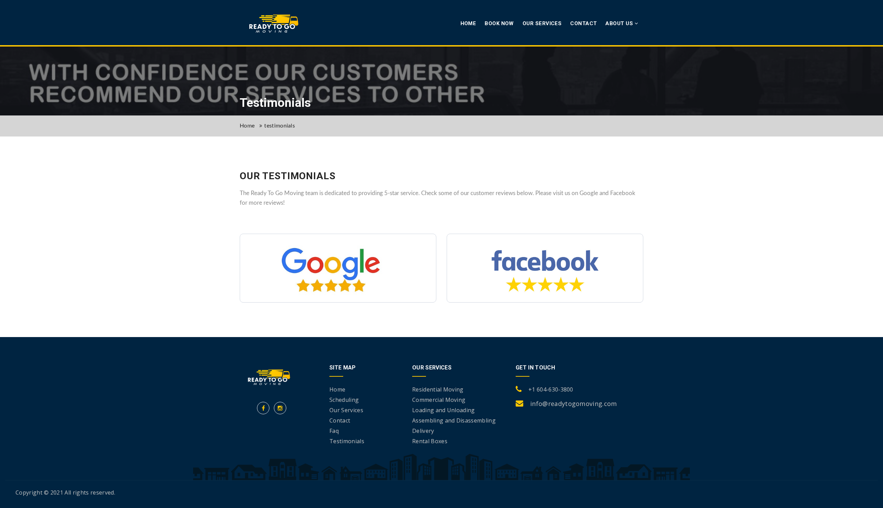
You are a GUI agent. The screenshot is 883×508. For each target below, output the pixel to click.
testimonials (279, 126)
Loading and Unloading (443, 410)
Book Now (499, 23)
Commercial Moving (438, 400)
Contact (583, 23)
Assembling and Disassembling (454, 420)
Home (468, 23)
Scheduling (344, 400)
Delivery (423, 431)
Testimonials (346, 441)
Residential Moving (438, 389)
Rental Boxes (429, 441)
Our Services (542, 23)
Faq (334, 431)
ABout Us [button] (619, 23)
